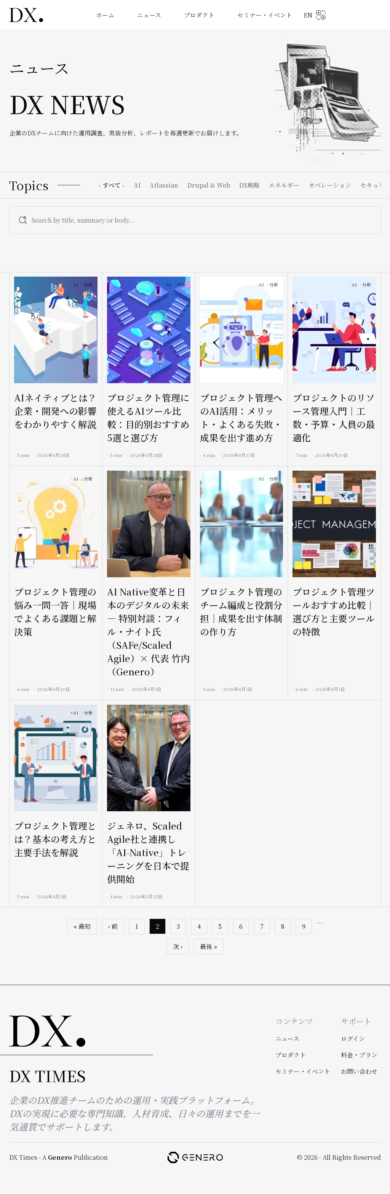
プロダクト (199, 15)
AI (137, 185)
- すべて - (112, 185)
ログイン (353, 1038)
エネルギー (284, 185)
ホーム (105, 15)
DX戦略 (249, 185)
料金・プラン (359, 1055)
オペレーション (329, 185)
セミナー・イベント (264, 15)
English (315, 15)
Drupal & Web (208, 185)
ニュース (149, 15)
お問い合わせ (359, 1071)
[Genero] (195, 1157)
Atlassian (164, 185)
